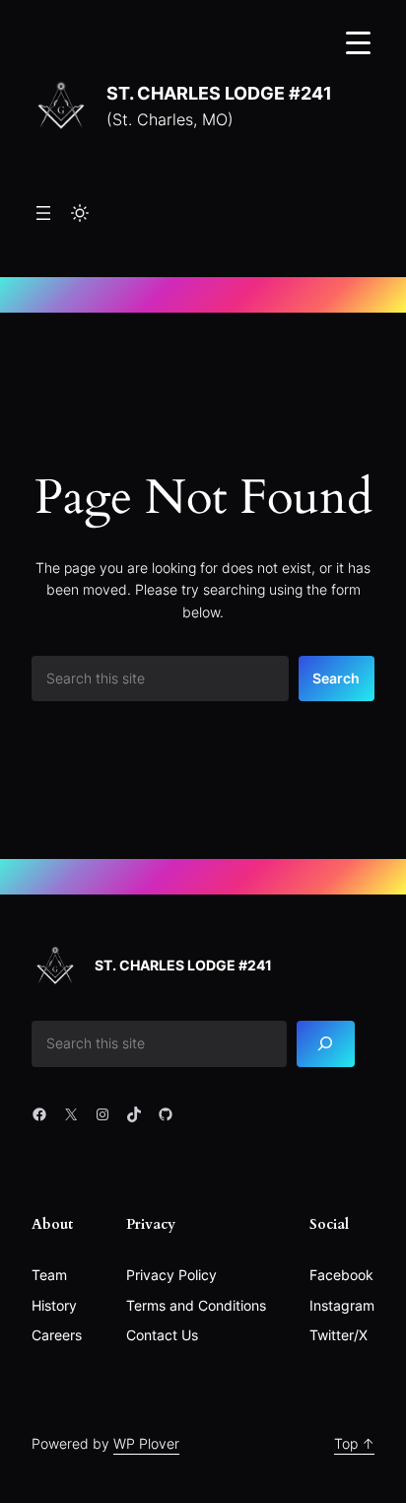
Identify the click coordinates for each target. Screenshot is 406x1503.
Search (336, 678)
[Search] (326, 1044)
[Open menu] (43, 213)
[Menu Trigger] (358, 42)
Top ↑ (354, 1443)
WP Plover (146, 1443)
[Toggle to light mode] (80, 213)
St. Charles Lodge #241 (219, 93)
